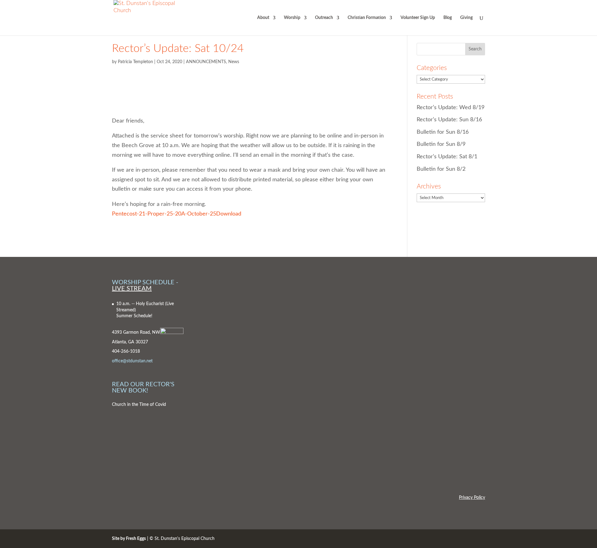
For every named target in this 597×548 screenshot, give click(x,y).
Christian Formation (367, 18)
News (233, 62)
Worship (292, 18)
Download (228, 214)
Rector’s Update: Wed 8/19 (450, 107)
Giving (466, 18)
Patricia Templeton (135, 62)
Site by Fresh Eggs (129, 538)
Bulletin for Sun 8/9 (441, 144)
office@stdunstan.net (132, 361)
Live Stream (132, 289)
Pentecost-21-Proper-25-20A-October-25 (164, 214)
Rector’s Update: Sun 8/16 (449, 120)
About (263, 18)
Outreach (324, 18)
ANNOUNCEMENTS (206, 62)
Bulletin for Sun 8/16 (443, 132)
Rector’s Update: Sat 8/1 (447, 157)
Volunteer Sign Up (417, 18)
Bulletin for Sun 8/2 (441, 169)
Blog (447, 18)
